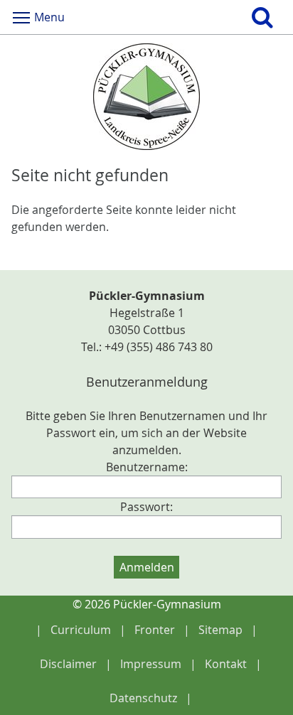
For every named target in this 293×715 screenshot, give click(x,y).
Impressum (150, 664)
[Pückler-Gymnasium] (146, 96)
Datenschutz (143, 698)
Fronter (154, 630)
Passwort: (146, 507)
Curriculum (80, 630)
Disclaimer (68, 664)
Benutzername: (147, 467)
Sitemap (220, 630)
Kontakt (226, 664)
